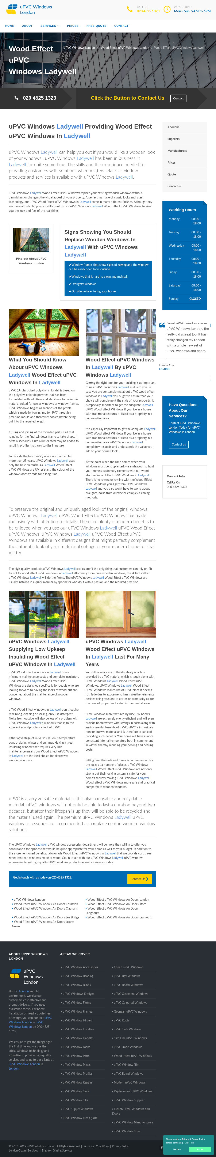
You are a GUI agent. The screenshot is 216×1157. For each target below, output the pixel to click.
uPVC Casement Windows (131, 994)
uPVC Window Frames (77, 1011)
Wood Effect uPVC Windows (133, 1056)
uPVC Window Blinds (77, 985)
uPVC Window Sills (75, 1100)
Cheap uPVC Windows (128, 967)
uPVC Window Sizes (127, 1131)
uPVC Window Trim (126, 1064)
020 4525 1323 (148, 11)
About (27, 25)
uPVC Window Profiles (77, 1073)
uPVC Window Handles (78, 1038)
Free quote (96, 25)
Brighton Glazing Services (57, 1150)
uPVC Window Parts (76, 1056)
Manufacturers (177, 150)
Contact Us (138, 879)
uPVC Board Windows (128, 985)
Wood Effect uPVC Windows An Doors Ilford (117, 904)
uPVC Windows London (29, 899)
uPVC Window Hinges (77, 1020)
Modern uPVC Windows (130, 1082)
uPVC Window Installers (78, 1029)
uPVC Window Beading (78, 976)
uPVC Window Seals (76, 1091)
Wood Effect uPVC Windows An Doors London (118, 899)
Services (48, 25)
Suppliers (173, 139)
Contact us (174, 186)
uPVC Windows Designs (78, 994)
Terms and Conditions (96, 1146)
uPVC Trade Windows (128, 1047)
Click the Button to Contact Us (125, 98)
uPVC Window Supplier (129, 1100)
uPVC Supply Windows (78, 1109)
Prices (73, 25)
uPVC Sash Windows (127, 1029)
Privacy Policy (120, 1146)
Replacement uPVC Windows (133, 1091)
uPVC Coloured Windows (130, 1002)
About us (173, 127)
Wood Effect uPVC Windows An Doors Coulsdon (46, 904)
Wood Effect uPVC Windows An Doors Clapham (45, 908)
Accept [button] (200, 1149)
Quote (171, 174)
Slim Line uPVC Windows (130, 1038)
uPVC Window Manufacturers (133, 1122)
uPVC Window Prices (76, 1064)
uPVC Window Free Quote (80, 1118)
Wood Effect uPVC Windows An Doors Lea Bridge (46, 917)
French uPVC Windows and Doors (131, 1111)
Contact (121, 25)
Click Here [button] (189, 1143)
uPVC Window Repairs (77, 1082)
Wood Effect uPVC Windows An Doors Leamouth (120, 917)
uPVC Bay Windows (127, 976)
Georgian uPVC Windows (130, 1011)
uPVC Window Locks (76, 1047)
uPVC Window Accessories (80, 967)
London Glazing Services (23, 1150)
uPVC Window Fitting (77, 1002)
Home (9, 25)
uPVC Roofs (122, 1020)
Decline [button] (177, 1149)
